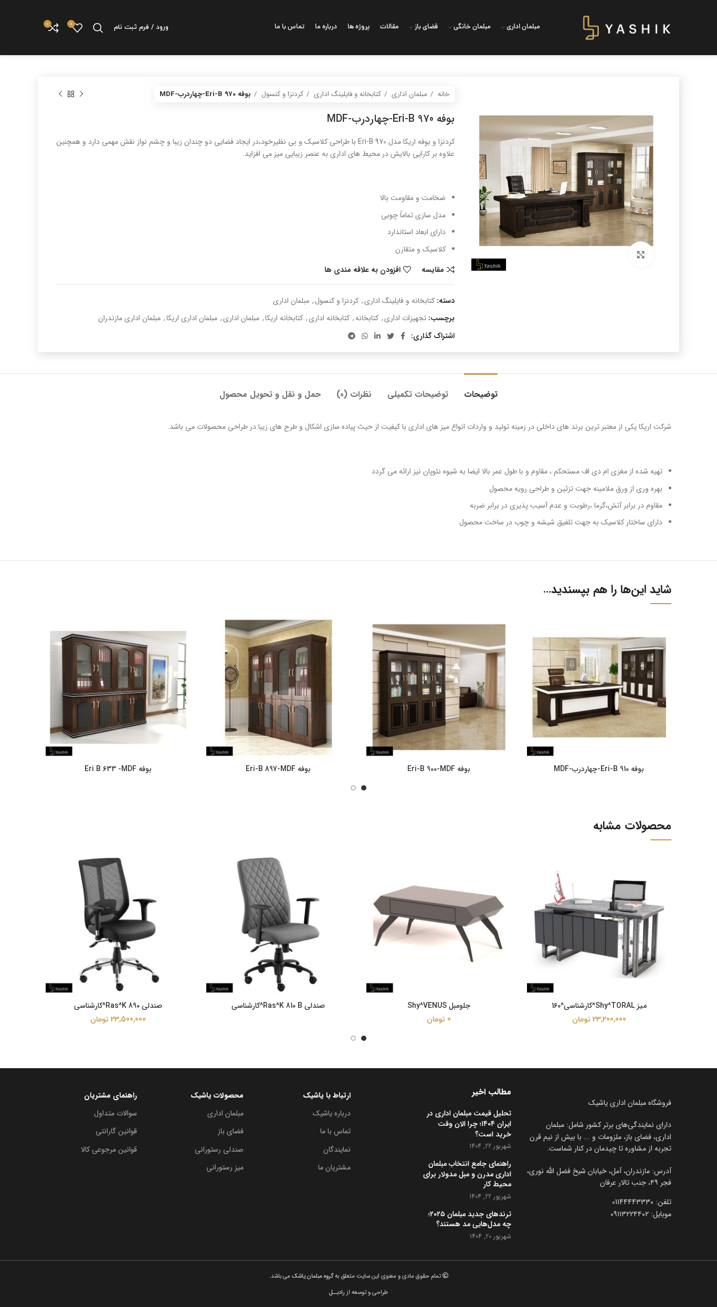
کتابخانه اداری (329, 318)
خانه (442, 94)
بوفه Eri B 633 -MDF (118, 769)
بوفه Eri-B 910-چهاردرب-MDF (599, 769)
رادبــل (337, 1292)
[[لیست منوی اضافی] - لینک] (599, 1177)
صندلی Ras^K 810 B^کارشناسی (278, 1005)
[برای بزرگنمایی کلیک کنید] (641, 254)
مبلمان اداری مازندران (129, 318)
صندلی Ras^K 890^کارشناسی (118, 1005)
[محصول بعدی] (60, 94)
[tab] (481, 389)
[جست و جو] (98, 27)
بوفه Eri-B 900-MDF (438, 769)
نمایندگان (337, 1149)
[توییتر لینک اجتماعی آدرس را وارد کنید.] (390, 336)
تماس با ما (335, 1131)
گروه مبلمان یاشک (311, 1276)
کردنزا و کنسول (281, 94)
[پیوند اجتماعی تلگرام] (351, 336)
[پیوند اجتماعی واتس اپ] (364, 336)
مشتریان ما (334, 1167)
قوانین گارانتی (116, 1131)
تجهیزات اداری (405, 318)
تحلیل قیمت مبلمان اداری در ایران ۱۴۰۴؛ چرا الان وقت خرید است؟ (469, 1124)
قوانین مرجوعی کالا (109, 1149)
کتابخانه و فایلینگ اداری (346, 94)
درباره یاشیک (332, 1113)
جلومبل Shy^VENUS (438, 1005)
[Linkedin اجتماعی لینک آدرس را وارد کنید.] (377, 336)
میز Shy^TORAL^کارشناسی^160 (599, 1005)
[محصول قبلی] (81, 94)
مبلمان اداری (408, 94)
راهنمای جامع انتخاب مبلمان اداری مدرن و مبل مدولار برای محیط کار (467, 1174)
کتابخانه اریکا (284, 318)
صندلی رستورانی (219, 1149)
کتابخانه (366, 318)
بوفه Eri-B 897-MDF (278, 769)
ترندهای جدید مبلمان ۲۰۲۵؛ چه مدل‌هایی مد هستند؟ (469, 1219)
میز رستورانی (225, 1167)
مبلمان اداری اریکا (191, 318)
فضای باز (231, 1131)
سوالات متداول (115, 1113)
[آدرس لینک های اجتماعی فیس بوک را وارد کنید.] (402, 336)
